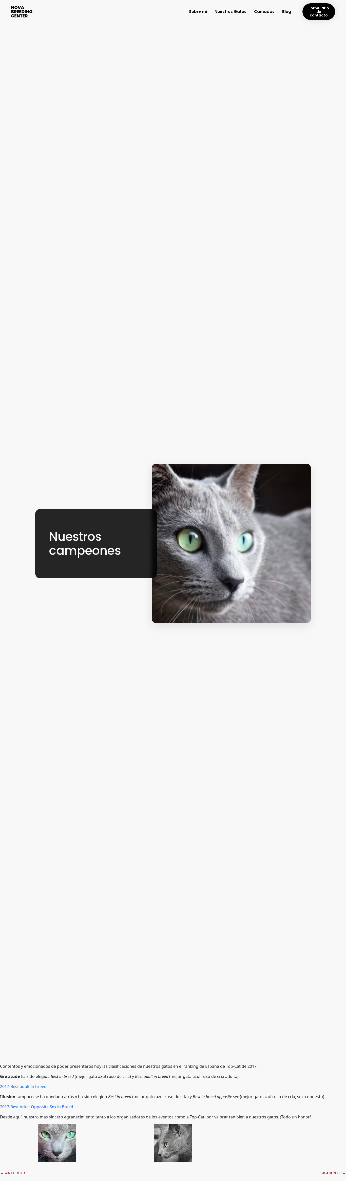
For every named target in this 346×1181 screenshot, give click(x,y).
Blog (286, 11)
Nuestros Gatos (230, 11)
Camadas (264, 11)
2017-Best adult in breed (23, 1086)
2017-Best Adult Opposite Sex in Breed (36, 1107)
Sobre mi (198, 11)
